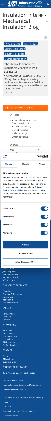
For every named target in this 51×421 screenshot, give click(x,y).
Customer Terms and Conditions (14, 390)
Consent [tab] (9, 164)
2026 (12, 150)
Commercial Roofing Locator (13, 380)
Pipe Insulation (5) (20, 123)
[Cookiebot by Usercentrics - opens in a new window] (36, 156)
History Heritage (10, 336)
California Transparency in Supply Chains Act (19, 411)
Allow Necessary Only (25, 262)
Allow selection (26, 253)
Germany (7, 316)
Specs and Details (10, 274)
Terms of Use (7, 407)
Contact (7, 350)
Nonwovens (8, 297)
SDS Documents (9, 280)
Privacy (5, 402)
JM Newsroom (9, 342)
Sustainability (9, 333)
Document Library (10, 302)
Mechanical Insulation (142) (23, 120)
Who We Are (9, 324)
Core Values (8, 339)
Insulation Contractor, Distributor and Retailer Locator (22, 385)
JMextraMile (8, 300)
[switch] (44, 217)
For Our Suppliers (10, 345)
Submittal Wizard (10, 277)
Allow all (25, 245)
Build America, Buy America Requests (19, 373)
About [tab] (42, 164)
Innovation (7, 330)
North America (9, 314)
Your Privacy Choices (10, 416)
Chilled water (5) (19, 133)
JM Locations (8, 359)
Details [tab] (25, 164)
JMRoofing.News (10, 271)
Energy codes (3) (20, 136)
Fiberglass (7, 291)
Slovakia (6, 319)
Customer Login (9, 362)
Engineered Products (15, 285)
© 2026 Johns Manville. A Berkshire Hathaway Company (23, 397)
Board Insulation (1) (21, 126)
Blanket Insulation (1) (22, 130)
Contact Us (7, 356)
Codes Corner (9, 268)
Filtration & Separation (12, 294)
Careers (7, 308)
